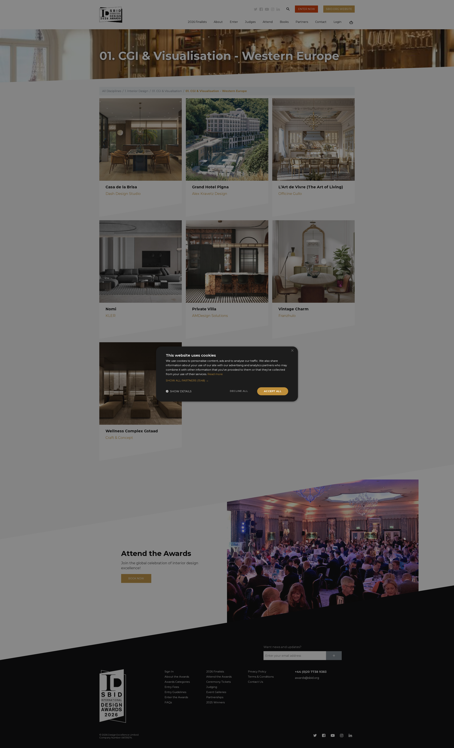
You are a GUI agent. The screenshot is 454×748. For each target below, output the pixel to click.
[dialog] (227, 374)
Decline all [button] (239, 391)
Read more (215, 374)
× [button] (292, 350)
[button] (227, 380)
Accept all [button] (272, 391)
